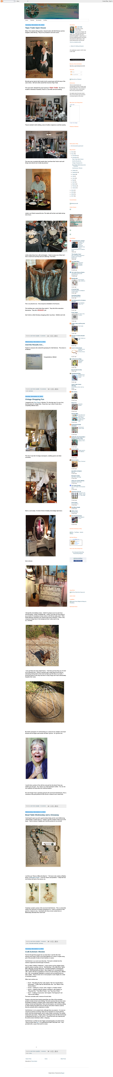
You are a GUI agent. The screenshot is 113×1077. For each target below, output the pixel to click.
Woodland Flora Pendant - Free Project (81, 376)
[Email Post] (48, 335)
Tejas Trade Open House (35, 28)
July (73, 176)
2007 (72, 196)
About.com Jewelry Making (77, 480)
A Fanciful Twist (75, 289)
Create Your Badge (73, 122)
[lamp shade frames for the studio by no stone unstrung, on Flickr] (45, 722)
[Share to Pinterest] (57, 336)
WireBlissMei (74, 278)
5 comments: (43, 335)
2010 (72, 190)
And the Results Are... (34, 345)
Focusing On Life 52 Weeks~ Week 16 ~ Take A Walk (81, 494)
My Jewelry (38, 20)
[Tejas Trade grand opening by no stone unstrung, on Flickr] (46, 158)
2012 (72, 152)
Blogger (62, 1073)
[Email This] (50, 336)
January (74, 187)
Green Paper (74, 502)
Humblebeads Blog (75, 373)
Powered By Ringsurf (78, 553)
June (73, 178)
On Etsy (45, 20)
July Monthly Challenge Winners (80, 361)
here (37, 1022)
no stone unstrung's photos (77, 543)
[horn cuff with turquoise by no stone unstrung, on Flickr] (46, 300)
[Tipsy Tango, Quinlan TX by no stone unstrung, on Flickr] (41, 451)
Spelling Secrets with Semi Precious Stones (81, 350)
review (30, 1053)
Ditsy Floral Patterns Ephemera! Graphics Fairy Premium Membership (77, 256)
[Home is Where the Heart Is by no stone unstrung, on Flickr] (43, 866)
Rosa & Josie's (75, 460)
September (75, 172)
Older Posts (63, 1058)
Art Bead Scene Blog (76, 359)
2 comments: (43, 1051)
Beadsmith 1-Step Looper (76, 481)
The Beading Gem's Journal (77, 240)
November (74, 157)
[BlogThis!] (52, 336)
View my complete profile (75, 42)
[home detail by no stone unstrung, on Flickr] (32, 903)
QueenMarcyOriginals (76, 471)
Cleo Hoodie (80, 326)
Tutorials (32, 20)
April (73, 182)
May (73, 180)
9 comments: (43, 941)
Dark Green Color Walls (76, 477)
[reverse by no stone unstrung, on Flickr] (48, 903)
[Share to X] (54, 336)
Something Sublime (76, 295)
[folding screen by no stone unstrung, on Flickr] (42, 666)
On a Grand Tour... (75, 503)
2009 (72, 192)
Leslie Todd (79, 27)
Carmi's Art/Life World (76, 348)
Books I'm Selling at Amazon (77, 46)
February (74, 185)
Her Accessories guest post (77, 145)
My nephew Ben (74, 512)
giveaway (31, 390)
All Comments (75, 74)
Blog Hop (73, 472)
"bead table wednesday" (34, 943)
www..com (76, 539)
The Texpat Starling (75, 485)
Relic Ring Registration (76, 296)
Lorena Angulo (74, 449)
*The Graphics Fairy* (76, 254)
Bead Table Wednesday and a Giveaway (42, 815)
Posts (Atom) (34, 1061)
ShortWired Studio (75, 507)
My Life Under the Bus (76, 369)
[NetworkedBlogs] (78, 558)
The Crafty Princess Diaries (78, 272)
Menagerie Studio (34, 877)
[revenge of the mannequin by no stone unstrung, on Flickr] (36, 779)
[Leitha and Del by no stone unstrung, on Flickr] (39, 78)
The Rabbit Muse (75, 261)
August (74, 174)
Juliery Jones (74, 511)
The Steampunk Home (76, 515)
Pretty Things (74, 312)
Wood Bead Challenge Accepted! (80, 264)
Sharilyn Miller (74, 413)
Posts (73, 72)
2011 (72, 153)
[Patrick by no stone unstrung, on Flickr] (38, 210)
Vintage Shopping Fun (34, 399)
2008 (72, 194)
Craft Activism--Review (35, 952)
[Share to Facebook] (55, 336)
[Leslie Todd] (75, 121)
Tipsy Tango (37, 402)
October (74, 170)
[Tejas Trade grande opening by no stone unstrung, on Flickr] (46, 121)
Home (26, 20)
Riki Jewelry (74, 391)
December (74, 155)
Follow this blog (78, 560)
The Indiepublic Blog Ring (78, 552)
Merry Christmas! (81, 461)
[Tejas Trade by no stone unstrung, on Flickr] (46, 252)
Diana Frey (74, 402)
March (73, 184)
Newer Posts (28, 1058)
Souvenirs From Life (76, 491)
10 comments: (43, 805)
